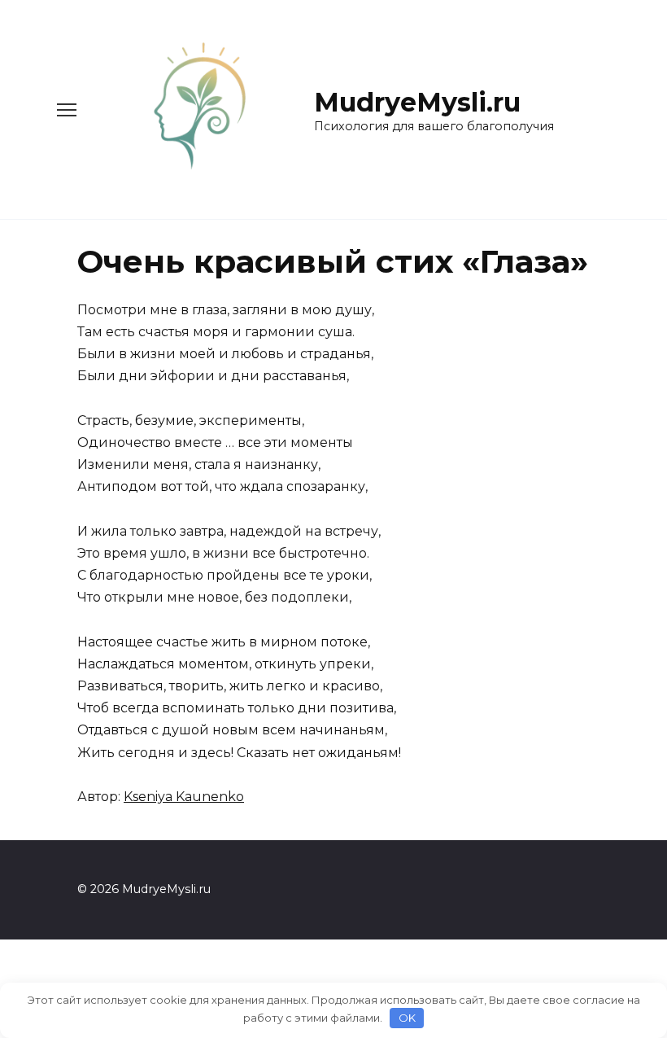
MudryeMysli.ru (417, 102)
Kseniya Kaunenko (184, 796)
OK (407, 1017)
